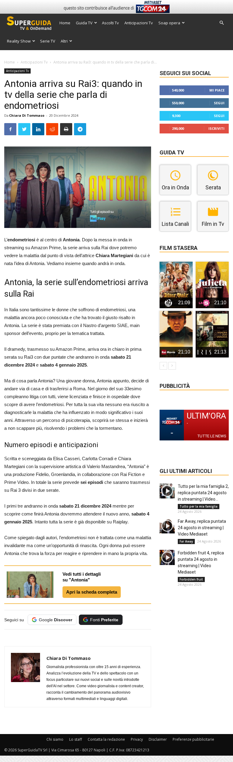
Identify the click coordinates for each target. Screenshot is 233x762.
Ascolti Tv (110, 23)
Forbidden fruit (191, 579)
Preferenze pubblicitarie (193, 739)
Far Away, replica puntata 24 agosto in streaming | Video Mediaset (202, 527)
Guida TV (84, 23)
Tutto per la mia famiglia (199, 506)
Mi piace (217, 90)
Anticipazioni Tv (138, 23)
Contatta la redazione (106, 739)
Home (64, 23)
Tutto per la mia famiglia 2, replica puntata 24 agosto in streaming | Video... (203, 493)
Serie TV (47, 41)
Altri (64, 41)
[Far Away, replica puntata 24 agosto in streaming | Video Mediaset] (167, 525)
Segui (219, 103)
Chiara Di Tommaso (26, 115)
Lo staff (75, 739)
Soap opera (169, 23)
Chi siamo (54, 739)
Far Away (186, 541)
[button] (221, 23)
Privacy (137, 739)
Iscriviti (216, 128)
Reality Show (19, 41)
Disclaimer (158, 739)
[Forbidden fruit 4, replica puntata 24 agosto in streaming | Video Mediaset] (167, 557)
